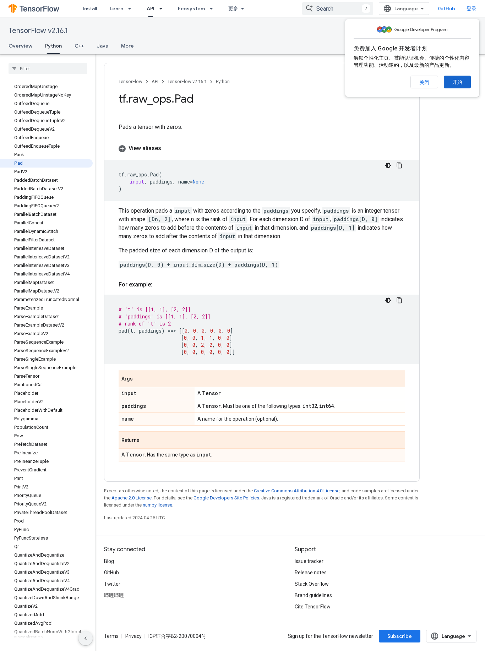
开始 (457, 82)
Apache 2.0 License (131, 497)
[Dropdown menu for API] (162, 8)
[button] (262, 148)
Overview (20, 46)
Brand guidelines (313, 595)
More (127, 46)
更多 (233, 8)
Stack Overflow (312, 584)
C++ (79, 46)
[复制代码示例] (399, 165)
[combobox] (337, 8)
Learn (116, 8)
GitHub (446, 8)
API (150, 8)
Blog (109, 561)
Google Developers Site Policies (226, 497)
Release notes (311, 572)
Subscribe (399, 636)
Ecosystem (191, 8)
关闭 (424, 82)
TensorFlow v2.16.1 (38, 30)
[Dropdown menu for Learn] (131, 8)
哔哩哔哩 (114, 595)
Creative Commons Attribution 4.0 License (296, 490)
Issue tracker (309, 561)
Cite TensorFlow (313, 606)
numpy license (157, 505)
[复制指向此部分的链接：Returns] (147, 440)
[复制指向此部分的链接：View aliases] (168, 148)
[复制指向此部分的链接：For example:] (159, 284)
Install (90, 8)
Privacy (133, 636)
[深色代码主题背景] (388, 165)
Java (102, 46)
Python (53, 46)
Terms (111, 636)
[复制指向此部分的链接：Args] (140, 379)
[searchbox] (48, 68)
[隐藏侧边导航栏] (85, 638)
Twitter (112, 584)
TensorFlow (130, 81)
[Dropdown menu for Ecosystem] (213, 8)
